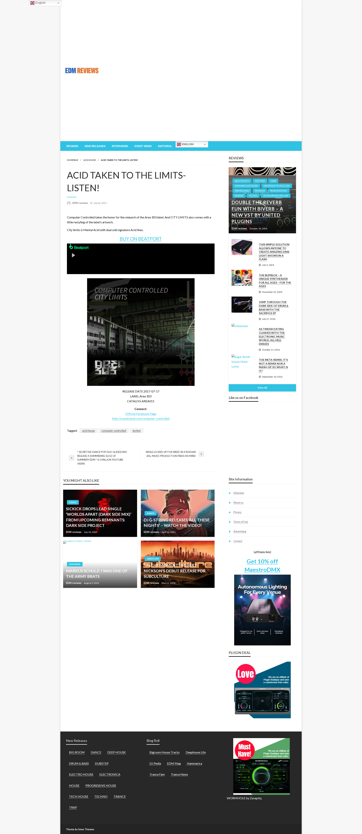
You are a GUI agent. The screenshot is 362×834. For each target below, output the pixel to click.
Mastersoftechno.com (277, 185)
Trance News (179, 774)
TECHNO (253, 195)
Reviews (72, 146)
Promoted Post (278, 190)
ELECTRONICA (109, 774)
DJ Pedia (155, 763)
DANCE (73, 502)
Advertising (239, 531)
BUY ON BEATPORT (141, 238)
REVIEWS (239, 195)
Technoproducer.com (275, 195)
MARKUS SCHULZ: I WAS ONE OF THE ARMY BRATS (96, 573)
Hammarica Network (246, 185)
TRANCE (120, 796)
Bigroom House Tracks (165, 752)
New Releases (95, 146)
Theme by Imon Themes (80, 829)
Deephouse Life (196, 752)
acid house (88, 430)
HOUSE (74, 785)
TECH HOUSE (78, 796)
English (187, 144)
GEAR (273, 181)
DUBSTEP (102, 763)
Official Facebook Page (140, 413)
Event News (143, 146)
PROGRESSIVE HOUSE (100, 785)
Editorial (165, 146)
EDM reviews (80, 202)
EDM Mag (174, 763)
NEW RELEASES (242, 190)
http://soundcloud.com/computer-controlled (140, 418)
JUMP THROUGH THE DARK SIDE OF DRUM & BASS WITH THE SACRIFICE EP (273, 307)
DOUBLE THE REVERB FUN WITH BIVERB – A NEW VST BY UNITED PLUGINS (257, 212)
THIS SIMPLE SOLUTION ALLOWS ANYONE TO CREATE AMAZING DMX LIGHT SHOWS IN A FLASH (274, 252)
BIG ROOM (77, 752)
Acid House (90, 160)
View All (262, 387)
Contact (237, 541)
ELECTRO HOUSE (81, 774)
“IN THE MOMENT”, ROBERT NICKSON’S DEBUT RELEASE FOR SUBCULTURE (175, 571)
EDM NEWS (74, 564)
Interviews (120, 146)
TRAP (73, 807)
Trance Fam (157, 774)
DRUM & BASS (79, 763)
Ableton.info (242, 181)
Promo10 (260, 190)
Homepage (72, 160)
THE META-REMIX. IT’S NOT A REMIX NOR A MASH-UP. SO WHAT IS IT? (273, 365)
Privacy (237, 512)
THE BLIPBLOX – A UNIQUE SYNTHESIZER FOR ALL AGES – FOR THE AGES (275, 281)
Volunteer (238, 492)
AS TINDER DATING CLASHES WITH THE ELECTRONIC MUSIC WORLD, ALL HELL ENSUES (272, 336)
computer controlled (113, 430)
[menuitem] (72, 146)
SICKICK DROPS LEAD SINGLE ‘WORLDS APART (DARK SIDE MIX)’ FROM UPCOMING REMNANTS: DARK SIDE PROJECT (98, 517)
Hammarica (194, 763)
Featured (260, 181)
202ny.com (153, 558)
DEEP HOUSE (116, 752)
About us (238, 502)
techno (137, 430)
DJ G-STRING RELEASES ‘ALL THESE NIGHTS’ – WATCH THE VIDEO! (176, 522)
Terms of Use (240, 521)
